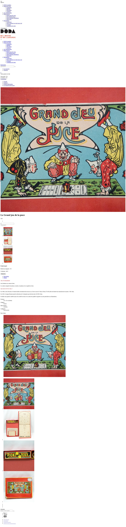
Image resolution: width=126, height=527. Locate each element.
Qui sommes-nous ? (11, 16)
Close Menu (3, 28)
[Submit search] (15, 66)
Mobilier (8, 9)
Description (6, 276)
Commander (3, 79)
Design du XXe (7, 6)
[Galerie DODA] (8, 37)
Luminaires (9, 7)
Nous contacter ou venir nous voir (14, 23)
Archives (8, 11)
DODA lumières (7, 5)
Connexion (9, 22)
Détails (5, 277)
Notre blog (8, 19)
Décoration (9, 10)
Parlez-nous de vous (11, 15)
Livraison (8, 24)
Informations (6, 20)
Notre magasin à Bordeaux (12, 18)
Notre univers (7, 14)
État (2, 313)
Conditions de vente (11, 26)
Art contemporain (8, 12)
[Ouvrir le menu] (1, 39)
